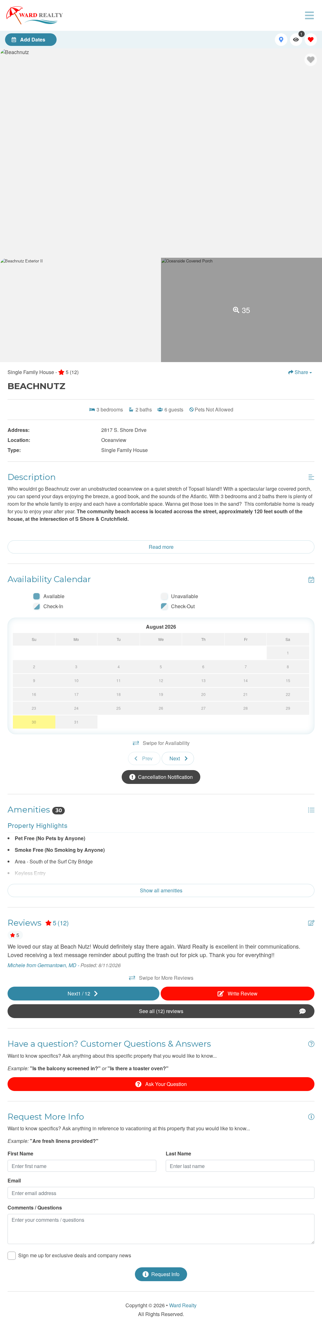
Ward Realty (183, 1305)
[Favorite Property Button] (310, 59)
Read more (161, 546)
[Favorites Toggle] (311, 39)
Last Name (178, 1153)
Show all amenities (161, 890)
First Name (20, 1153)
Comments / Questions (35, 1207)
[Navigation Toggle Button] (309, 15)
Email (14, 1180)
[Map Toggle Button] (281, 39)
